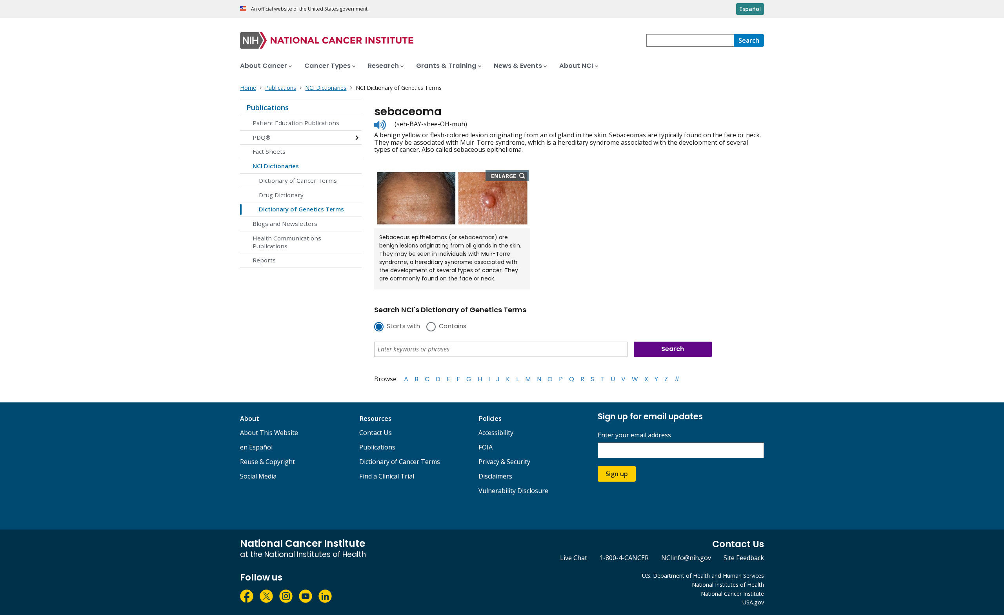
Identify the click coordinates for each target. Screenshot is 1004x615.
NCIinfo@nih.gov (686, 557)
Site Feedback (744, 557)
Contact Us (375, 432)
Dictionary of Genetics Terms (301, 209)
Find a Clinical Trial (386, 476)
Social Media (258, 476)
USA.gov (753, 602)
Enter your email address (634, 435)
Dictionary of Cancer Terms (298, 180)
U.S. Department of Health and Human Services (703, 575)
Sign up (617, 473)
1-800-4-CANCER (624, 557)
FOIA (485, 447)
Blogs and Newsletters (285, 223)
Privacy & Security (504, 461)
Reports (264, 260)
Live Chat (573, 557)
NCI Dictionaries (276, 166)
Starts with (403, 327)
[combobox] (690, 40)
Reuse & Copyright (267, 461)
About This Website (269, 432)
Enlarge (510, 176)
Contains (452, 327)
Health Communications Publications (287, 242)
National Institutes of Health (728, 584)
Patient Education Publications (296, 123)
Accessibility (495, 432)
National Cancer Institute (732, 593)
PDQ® (262, 137)
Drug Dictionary (281, 195)
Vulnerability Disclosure (513, 490)
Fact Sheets (269, 151)
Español (750, 9)
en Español (256, 447)
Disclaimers (495, 476)
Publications (267, 107)
